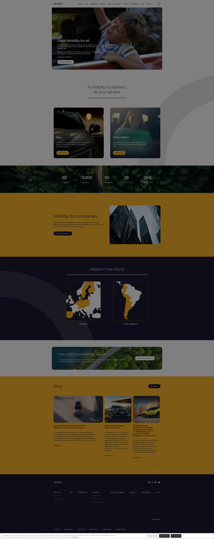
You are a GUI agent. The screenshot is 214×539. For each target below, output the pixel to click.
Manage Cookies (152, 536)
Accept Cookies (176, 536)
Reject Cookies (164, 536)
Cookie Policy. (74, 537)
